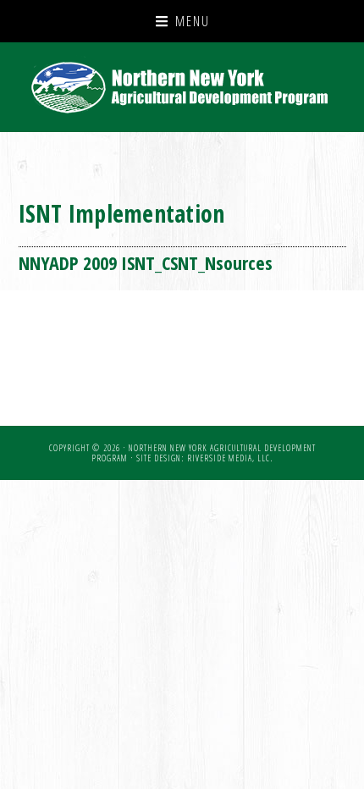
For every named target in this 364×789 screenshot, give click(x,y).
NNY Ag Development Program (182, 87)
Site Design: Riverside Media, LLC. (204, 458)
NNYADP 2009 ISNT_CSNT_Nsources (146, 262)
